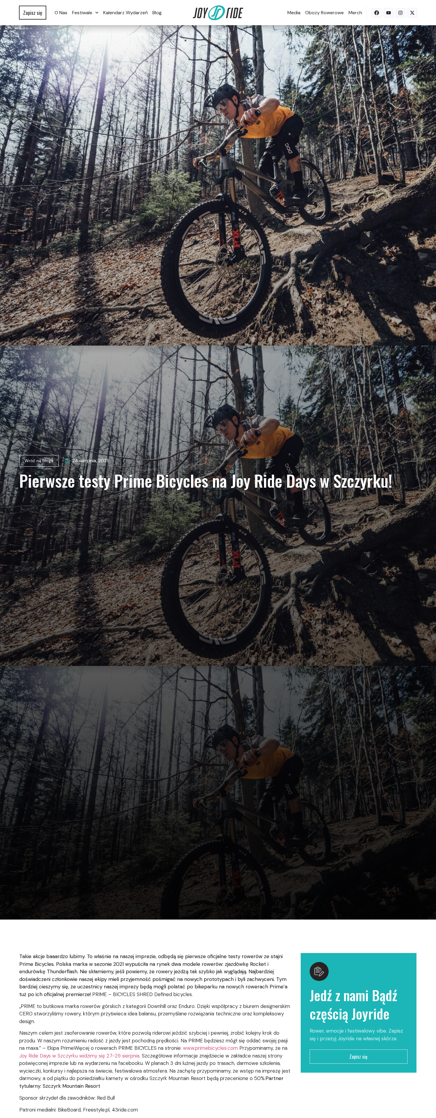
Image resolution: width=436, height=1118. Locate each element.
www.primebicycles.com (211, 1048)
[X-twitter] (412, 13)
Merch (355, 12)
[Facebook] (376, 13)
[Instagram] (400, 13)
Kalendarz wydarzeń (125, 12)
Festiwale (82, 12)
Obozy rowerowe (324, 12)
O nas (61, 12)
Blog (157, 12)
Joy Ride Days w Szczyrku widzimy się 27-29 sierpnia (79, 1055)
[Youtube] (388, 13)
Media (293, 12)
